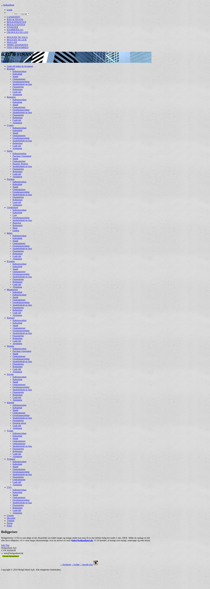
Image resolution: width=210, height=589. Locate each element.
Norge (10, 523)
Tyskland (11, 459)
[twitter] (75, 564)
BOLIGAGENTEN (16, 24)
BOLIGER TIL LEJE (17, 40)
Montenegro (12, 289)
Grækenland (12, 207)
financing (17, 223)
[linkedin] (95, 564)
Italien (9, 233)
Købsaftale (17, 74)
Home (4, 61)
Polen (9, 526)
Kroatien (11, 261)
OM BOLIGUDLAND (17, 32)
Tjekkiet (10, 520)
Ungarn (10, 515)
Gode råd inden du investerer (20, 66)
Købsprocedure (19, 71)
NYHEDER (12, 27)
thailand (10, 402)
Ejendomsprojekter (21, 81)
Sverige (10, 374)
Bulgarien (11, 97)
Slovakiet (11, 518)
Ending (16, 230)
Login (9, 10)
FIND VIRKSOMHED (17, 47)
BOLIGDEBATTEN (16, 22)
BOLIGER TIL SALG (17, 37)
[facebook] (65, 564)
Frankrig (11, 179)
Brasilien (11, 69)
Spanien (10, 346)
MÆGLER (12, 42)
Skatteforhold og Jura (22, 84)
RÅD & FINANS (15, 19)
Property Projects (20, 164)
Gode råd (17, 92)
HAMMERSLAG (15, 30)
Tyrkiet (10, 431)
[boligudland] (76, 5)
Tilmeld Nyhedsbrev (10, 556)
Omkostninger (19, 79)
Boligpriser (18, 89)
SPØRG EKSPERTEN (17, 45)
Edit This (5, 545)
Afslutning (17, 94)
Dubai (9, 151)
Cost (15, 215)
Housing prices (19, 423)
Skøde (15, 76)
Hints (15, 228)
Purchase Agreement (22, 156)
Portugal (10, 318)
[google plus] (86, 564)
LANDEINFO (13, 17)
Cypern (10, 125)
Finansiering (18, 87)
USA (9, 487)
